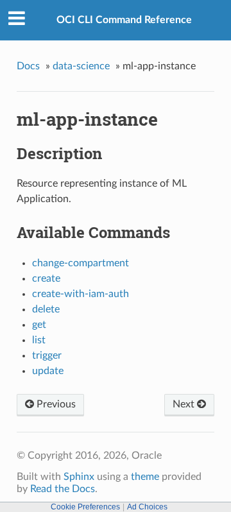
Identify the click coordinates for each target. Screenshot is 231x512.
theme (145, 477)
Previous (55, 404)
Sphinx (79, 477)
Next (185, 404)
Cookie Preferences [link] (85, 506)
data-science (81, 66)
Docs (28, 66)
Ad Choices (147, 506)
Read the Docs (62, 489)
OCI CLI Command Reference (124, 20)
